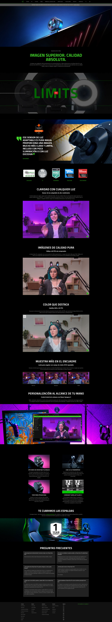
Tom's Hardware (83, 180)
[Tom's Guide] (69, 173)
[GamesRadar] (56, 173)
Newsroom (54, 609)
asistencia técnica (50, 514)
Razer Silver (23, 616)
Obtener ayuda (44, 605)
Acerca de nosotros (55, 605)
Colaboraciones (33, 612)
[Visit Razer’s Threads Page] (63, 610)
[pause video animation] (87, 236)
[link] (23, 1)
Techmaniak (29, 180)
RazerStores (23, 605)
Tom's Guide (69, 180)
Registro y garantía (45, 607)
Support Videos (44, 612)
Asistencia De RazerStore (46, 609)
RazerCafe (22, 607)
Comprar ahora (77, 4)
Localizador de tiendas (24, 609)
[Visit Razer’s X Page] (63, 612)
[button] (89, 1)
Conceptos (33, 609)
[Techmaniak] (29, 173)
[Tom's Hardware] (83, 173)
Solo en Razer (23, 614)
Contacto (53, 612)
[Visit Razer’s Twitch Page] (63, 617)
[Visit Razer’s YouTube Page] (63, 614)
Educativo (22, 612)
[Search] (86, 1)
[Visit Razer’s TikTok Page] (63, 616)
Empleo (53, 607)
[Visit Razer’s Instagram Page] (63, 608)
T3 (42, 180)
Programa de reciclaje (45, 614)
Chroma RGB (33, 607)
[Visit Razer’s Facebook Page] (63, 606)
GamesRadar (26, 158)
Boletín (22, 619)
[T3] (42, 173)
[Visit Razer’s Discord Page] (63, 619)
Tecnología (33, 605)
